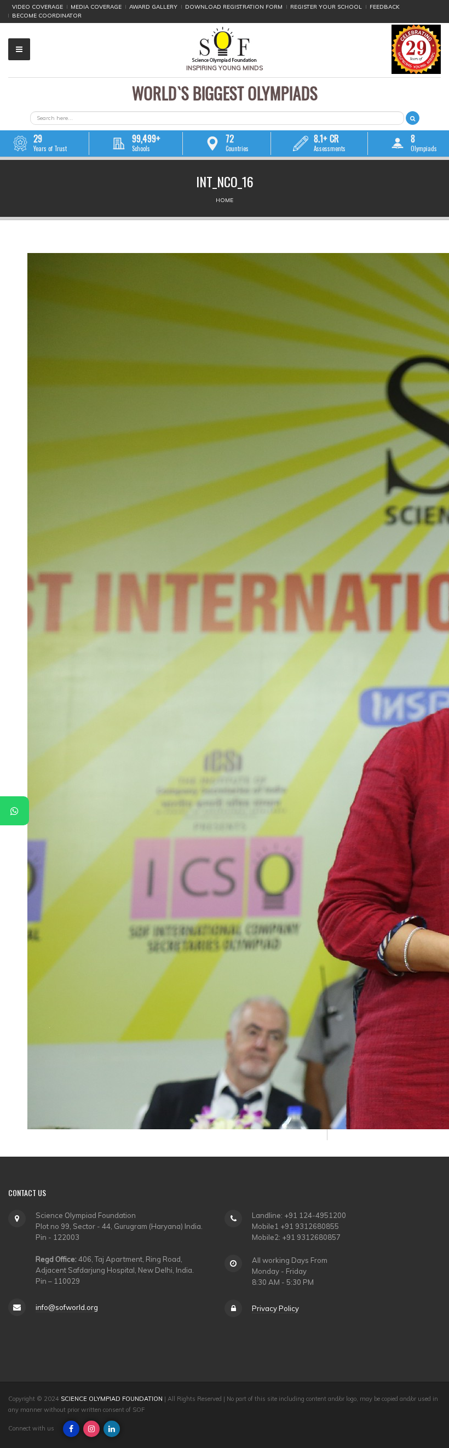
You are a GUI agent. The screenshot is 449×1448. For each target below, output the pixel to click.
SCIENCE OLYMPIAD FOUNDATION (112, 1399)
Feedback (385, 6)
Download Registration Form (234, 6)
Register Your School (326, 6)
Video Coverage (37, 6)
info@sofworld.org (67, 1307)
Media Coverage (96, 6)
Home (224, 200)
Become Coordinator (47, 15)
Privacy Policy (275, 1308)
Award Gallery (153, 6)
